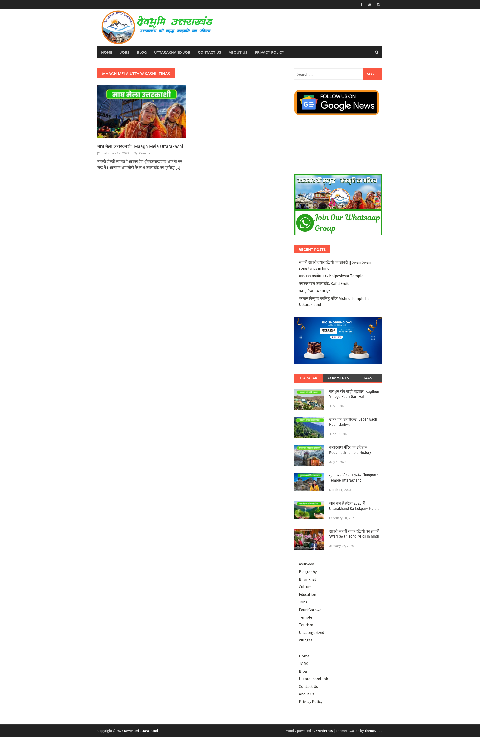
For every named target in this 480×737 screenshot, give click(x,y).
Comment (146, 153)
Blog (142, 52)
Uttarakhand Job (172, 52)
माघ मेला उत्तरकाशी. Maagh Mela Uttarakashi (140, 146)
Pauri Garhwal (311, 609)
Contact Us (209, 52)
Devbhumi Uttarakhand (141, 730)
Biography (308, 571)
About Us (238, 52)
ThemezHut (373, 730)
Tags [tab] (367, 377)
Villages (305, 639)
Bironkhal (307, 579)
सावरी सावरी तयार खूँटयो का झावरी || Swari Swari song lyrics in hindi (355, 534)
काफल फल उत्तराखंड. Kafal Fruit (324, 283)
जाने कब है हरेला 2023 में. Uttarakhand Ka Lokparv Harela (354, 506)
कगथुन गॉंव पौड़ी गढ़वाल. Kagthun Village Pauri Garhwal (354, 394)
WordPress (324, 730)
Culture (305, 586)
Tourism (306, 624)
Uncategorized (311, 632)
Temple (305, 617)
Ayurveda (306, 563)
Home (106, 52)
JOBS (125, 52)
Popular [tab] (309, 377)
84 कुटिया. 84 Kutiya (314, 290)
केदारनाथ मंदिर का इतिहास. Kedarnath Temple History (350, 450)
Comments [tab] (338, 377)
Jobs (303, 601)
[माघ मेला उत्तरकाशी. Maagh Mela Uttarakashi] (142, 111)
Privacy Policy (269, 52)
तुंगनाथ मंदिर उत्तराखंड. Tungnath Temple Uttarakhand (353, 478)
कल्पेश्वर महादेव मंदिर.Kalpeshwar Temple (331, 275)
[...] (178, 167)
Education (307, 594)
